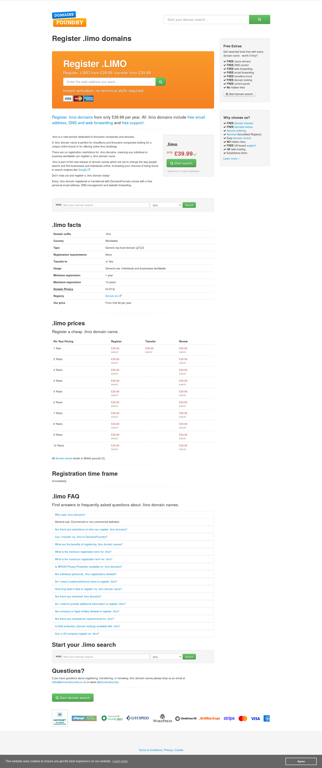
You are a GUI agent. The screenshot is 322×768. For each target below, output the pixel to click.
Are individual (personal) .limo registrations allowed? (85, 574)
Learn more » (231, 158)
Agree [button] (301, 761)
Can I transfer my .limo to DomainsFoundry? (81, 537)
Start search (182, 163)
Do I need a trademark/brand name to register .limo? (86, 581)
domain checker (243, 123)
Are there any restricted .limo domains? (78, 596)
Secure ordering (236, 130)
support (251, 145)
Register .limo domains (72, 117)
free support (132, 122)
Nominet (232, 134)
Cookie (179, 750)
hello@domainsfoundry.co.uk (69, 682)
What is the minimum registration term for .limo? (83, 552)
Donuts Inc (112, 296)
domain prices (64, 458)
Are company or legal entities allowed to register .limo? (87, 611)
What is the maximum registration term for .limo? (83, 559)
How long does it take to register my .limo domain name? (88, 589)
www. (59, 204)
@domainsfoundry (108, 682)
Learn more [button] (120, 761)
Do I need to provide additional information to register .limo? (90, 604)
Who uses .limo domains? (70, 514)
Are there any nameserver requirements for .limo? (84, 619)
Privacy (168, 750)
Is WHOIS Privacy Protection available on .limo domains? (88, 566)
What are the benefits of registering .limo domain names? (89, 544)
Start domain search (74, 697)
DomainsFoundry (69, 19)
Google (83, 169)
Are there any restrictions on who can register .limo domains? (91, 529)
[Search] (259, 19)
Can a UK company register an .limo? (77, 633)
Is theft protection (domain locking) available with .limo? (87, 626)
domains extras (243, 127)
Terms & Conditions (150, 750)
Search (189, 205)
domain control (242, 138)
